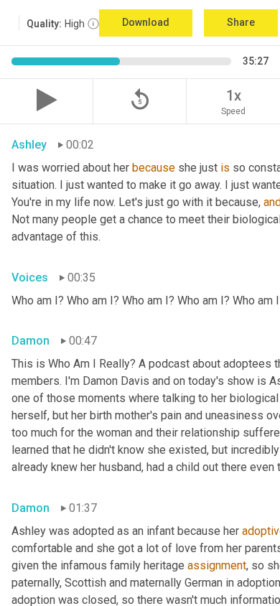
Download (145, 22)
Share (241, 22)
